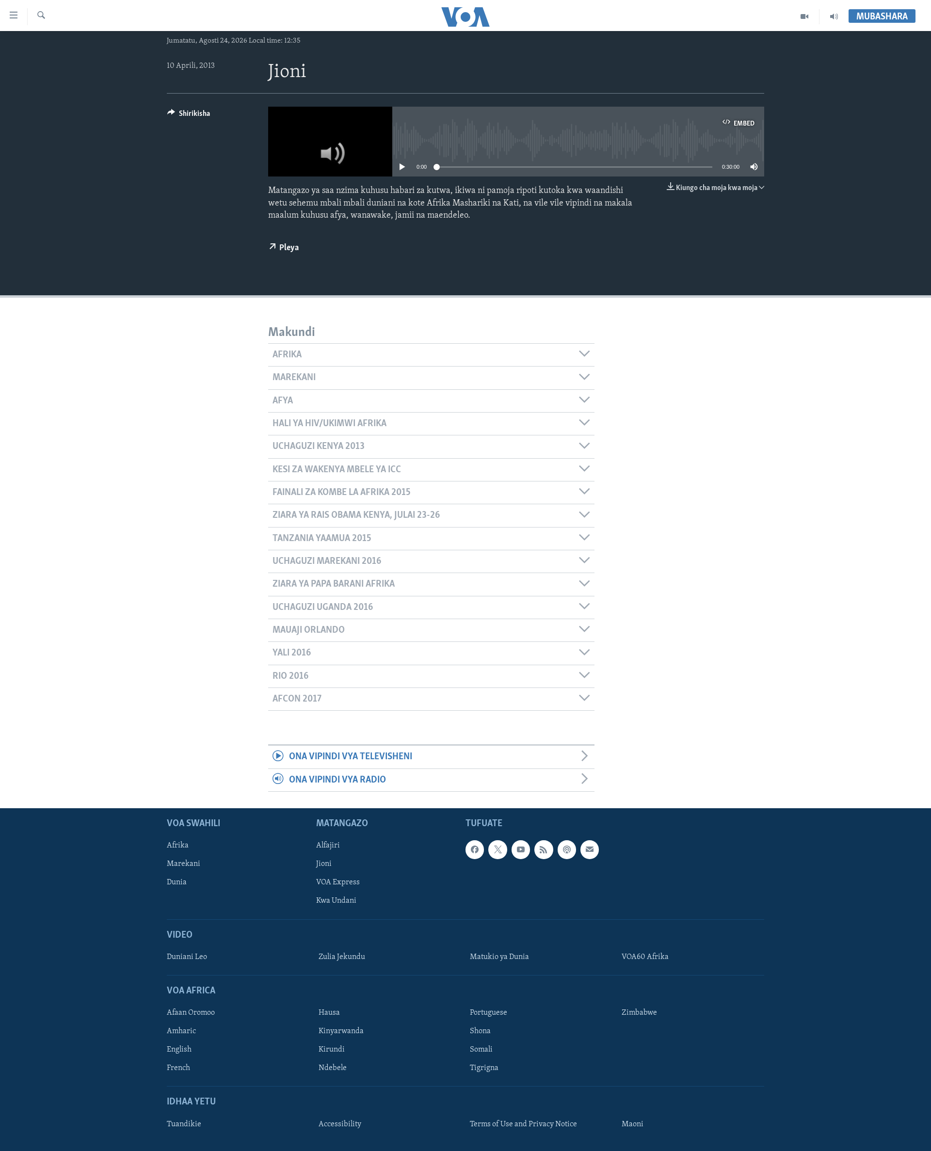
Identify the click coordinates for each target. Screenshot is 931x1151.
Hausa (329, 1013)
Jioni (324, 864)
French (178, 1068)
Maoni (632, 1124)
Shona (480, 1031)
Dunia (177, 883)
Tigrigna (484, 1068)
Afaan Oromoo (191, 1013)
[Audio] (834, 16)
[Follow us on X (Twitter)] (497, 850)
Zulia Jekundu (342, 957)
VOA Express (338, 883)
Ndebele (333, 1068)
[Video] (804, 16)
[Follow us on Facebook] (475, 850)
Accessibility (340, 1124)
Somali (481, 1050)
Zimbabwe (639, 1013)
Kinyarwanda (341, 1031)
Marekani (183, 864)
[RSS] (543, 850)
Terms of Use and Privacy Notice (523, 1124)
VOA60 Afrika (645, 957)
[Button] (188, 116)
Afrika (178, 846)
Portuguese (488, 1013)
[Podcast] (567, 850)
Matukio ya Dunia (499, 957)
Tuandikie (184, 1124)
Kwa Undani (336, 901)
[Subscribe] (589, 850)
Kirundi (332, 1050)
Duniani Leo (187, 957)
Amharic (181, 1031)
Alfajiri (328, 846)
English (179, 1050)
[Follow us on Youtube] (521, 850)
